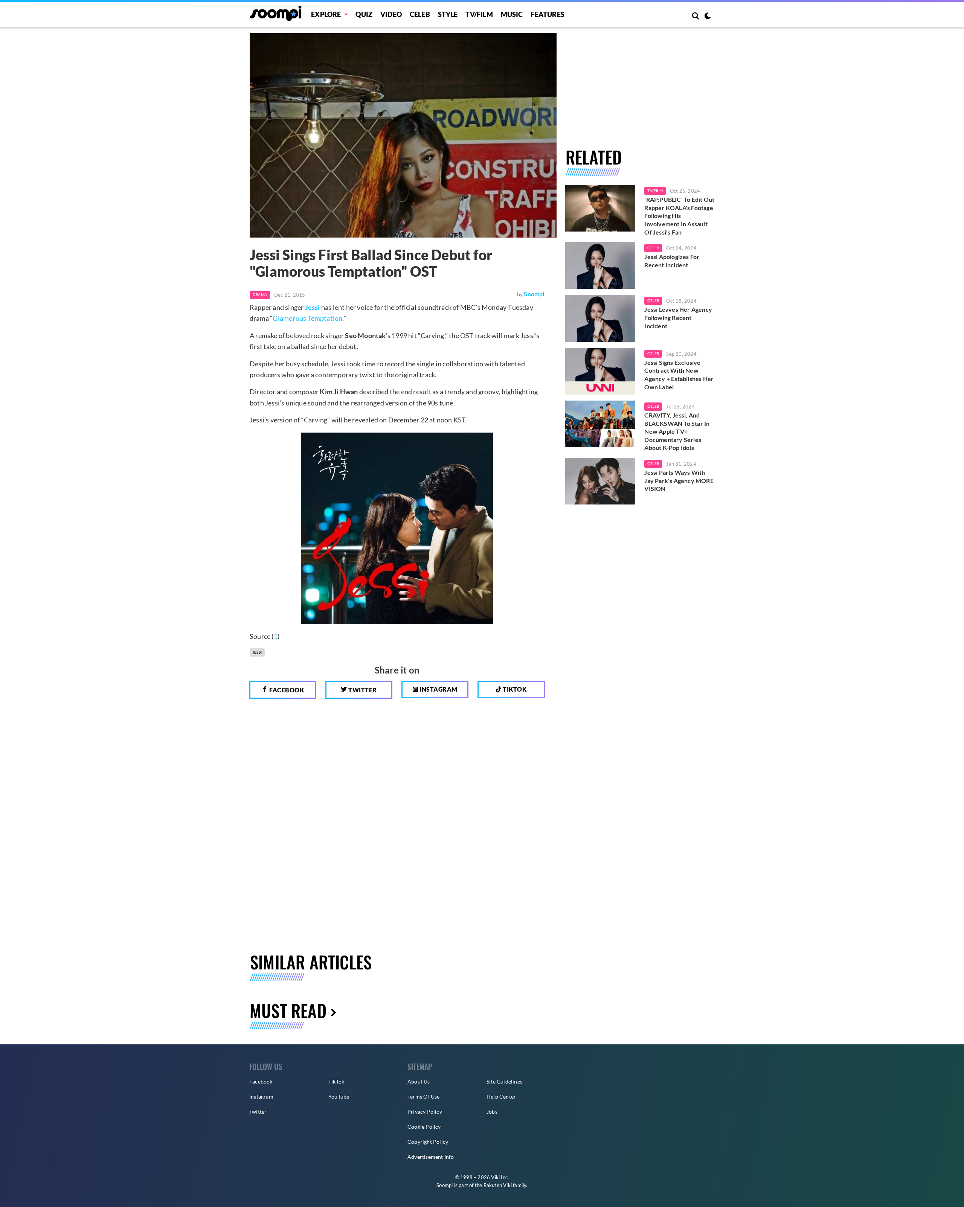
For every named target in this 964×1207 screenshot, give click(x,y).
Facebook (286, 689)
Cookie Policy (424, 1126)
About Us (418, 1081)
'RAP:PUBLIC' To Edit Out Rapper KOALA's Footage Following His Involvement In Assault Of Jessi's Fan (679, 215)
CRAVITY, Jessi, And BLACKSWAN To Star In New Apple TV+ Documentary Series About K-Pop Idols (676, 431)
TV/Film (654, 190)
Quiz (363, 14)
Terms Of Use (423, 1096)
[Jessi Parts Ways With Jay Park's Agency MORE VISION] (600, 481)
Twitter (362, 689)
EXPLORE (326, 14)
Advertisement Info (430, 1157)
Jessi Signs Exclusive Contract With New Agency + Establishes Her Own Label (679, 374)
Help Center (501, 1096)
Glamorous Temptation (307, 318)
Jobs (492, 1111)
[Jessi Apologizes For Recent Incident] (600, 265)
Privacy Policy (424, 1111)
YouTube (338, 1096)
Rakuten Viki (498, 1185)
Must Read (288, 1010)
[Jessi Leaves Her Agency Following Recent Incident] (600, 318)
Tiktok (514, 689)
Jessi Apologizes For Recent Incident (671, 260)
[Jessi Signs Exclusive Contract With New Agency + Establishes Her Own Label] (600, 371)
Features (547, 14)
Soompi (534, 293)
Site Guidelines (504, 1081)
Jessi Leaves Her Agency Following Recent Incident (678, 317)
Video (391, 14)
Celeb (420, 14)
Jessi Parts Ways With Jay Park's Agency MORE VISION (678, 480)
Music (512, 14)
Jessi (312, 307)
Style (448, 14)
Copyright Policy (427, 1141)
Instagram (438, 689)
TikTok (336, 1081)
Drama (260, 294)
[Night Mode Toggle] (707, 16)
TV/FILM (479, 14)
